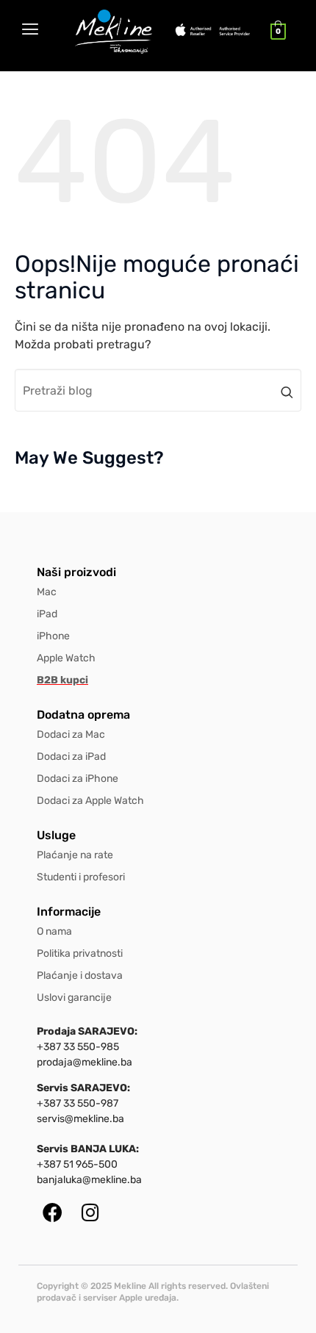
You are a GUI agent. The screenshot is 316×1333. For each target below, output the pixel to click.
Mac (47, 592)
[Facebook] (52, 1212)
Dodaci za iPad (71, 756)
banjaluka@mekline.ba (89, 1180)
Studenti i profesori (81, 877)
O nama (54, 931)
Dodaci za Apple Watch (90, 800)
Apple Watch (66, 658)
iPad (47, 614)
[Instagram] (90, 1212)
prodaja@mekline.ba (84, 1062)
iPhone (53, 636)
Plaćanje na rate (75, 855)
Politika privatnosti (80, 953)
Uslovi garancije (74, 997)
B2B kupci (62, 680)
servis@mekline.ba (80, 1119)
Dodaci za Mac (71, 734)
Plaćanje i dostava (80, 975)
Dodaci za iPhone (77, 778)
